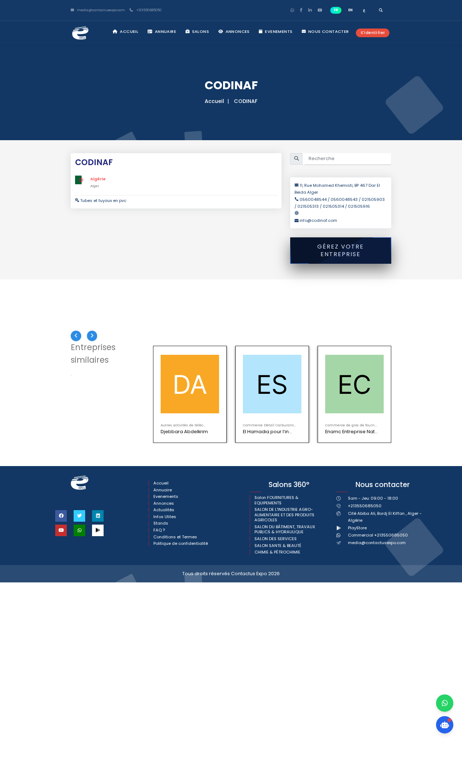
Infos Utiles (164, 517)
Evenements (278, 31)
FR (336, 10)
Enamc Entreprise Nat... (351, 431)
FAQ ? (159, 530)
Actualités (163, 510)
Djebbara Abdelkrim (184, 431)
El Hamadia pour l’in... (267, 431)
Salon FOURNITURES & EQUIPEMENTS (276, 500)
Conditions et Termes (175, 537)
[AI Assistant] (444, 724)
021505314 (333, 206)
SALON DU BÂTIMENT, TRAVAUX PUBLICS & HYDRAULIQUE (284, 529)
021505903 (373, 199)
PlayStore (357, 528)
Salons (200, 31)
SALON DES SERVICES (275, 539)
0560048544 (314, 199)
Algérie (98, 179)
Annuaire (164, 31)
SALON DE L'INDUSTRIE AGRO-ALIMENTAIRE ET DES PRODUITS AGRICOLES (284, 515)
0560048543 (344, 199)
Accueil (128, 31)
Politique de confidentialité (180, 543)
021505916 (359, 206)
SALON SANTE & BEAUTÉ (277, 545)
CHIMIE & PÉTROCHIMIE (277, 552)
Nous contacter (328, 31)
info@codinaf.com (318, 220)
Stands (160, 523)
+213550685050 (148, 10)
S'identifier (373, 32)
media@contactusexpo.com (377, 543)
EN (350, 10)
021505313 (308, 206)
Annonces (237, 31)
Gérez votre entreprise (340, 250)
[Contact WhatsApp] (444, 703)
